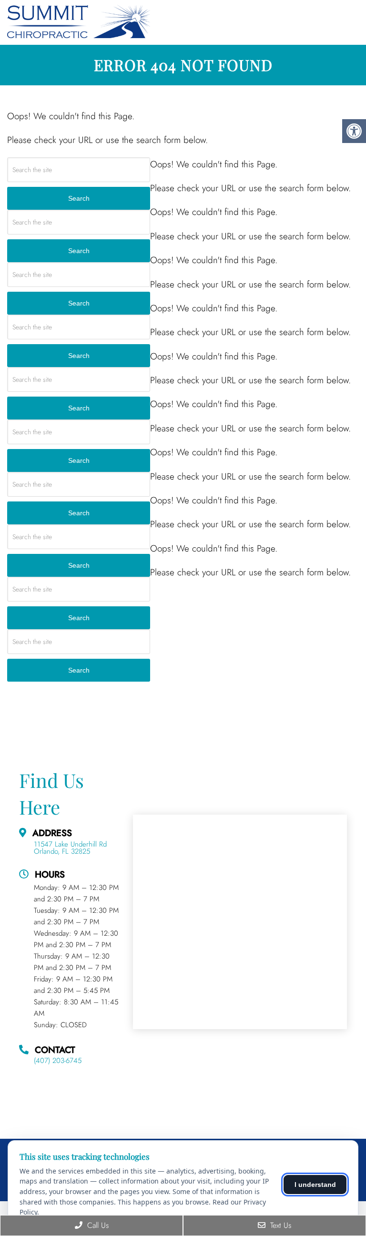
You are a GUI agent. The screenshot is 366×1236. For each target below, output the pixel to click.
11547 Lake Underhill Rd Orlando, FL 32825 (70, 848)
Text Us (279, 1225)
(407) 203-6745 (57, 1060)
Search (79, 198)
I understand (315, 1184)
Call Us (97, 1225)
